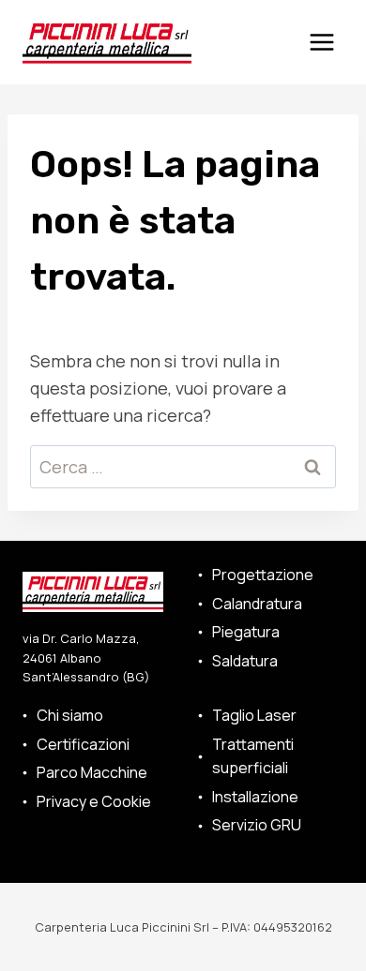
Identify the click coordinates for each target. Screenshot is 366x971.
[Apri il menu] (321, 41)
